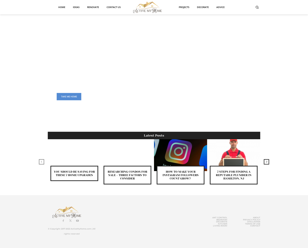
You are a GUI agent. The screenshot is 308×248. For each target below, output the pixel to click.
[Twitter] (70, 221)
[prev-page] (41, 162)
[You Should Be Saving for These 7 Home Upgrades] (74, 155)
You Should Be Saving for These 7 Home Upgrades (74, 173)
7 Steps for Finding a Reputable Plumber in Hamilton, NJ (233, 175)
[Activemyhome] (150, 7)
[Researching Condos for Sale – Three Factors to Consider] (127, 155)
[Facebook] (63, 221)
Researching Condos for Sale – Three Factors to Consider (127, 175)
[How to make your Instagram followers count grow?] (180, 155)
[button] (257, 7)
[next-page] (266, 162)
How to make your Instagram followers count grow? (181, 175)
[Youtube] (77, 221)
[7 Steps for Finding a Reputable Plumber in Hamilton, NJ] (233, 155)
